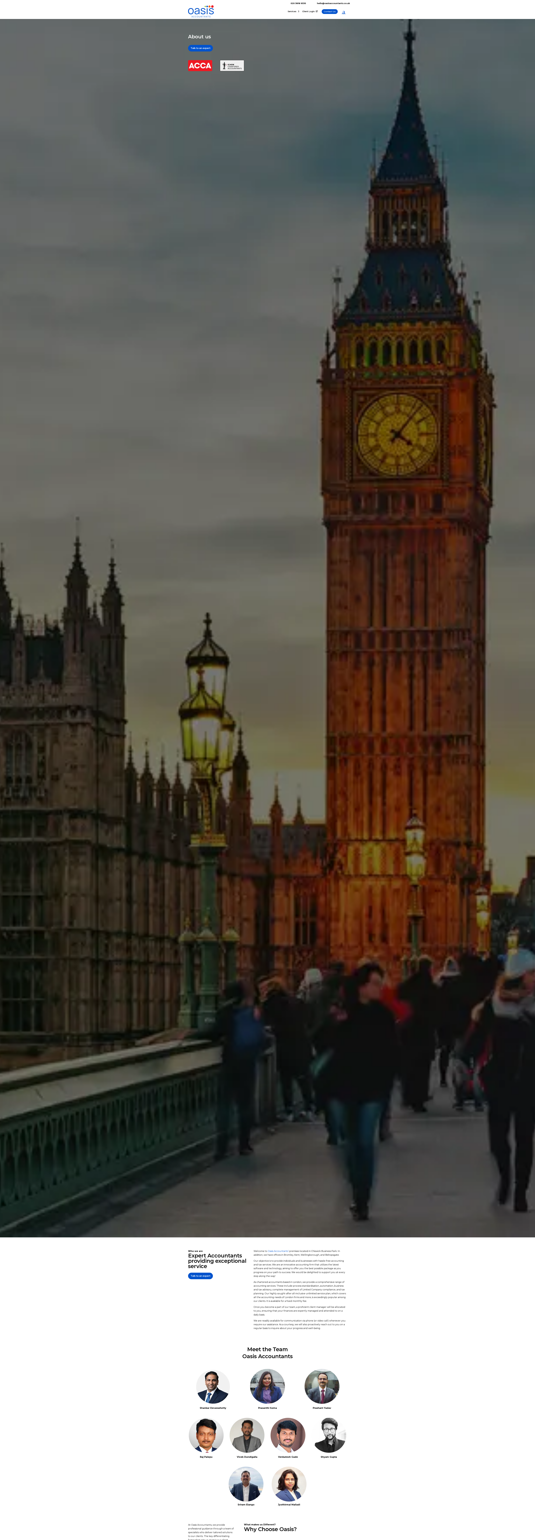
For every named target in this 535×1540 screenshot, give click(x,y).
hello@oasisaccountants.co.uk (333, 3)
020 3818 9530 (298, 3)
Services (292, 11)
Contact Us (330, 11)
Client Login (308, 11)
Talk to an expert (200, 48)
